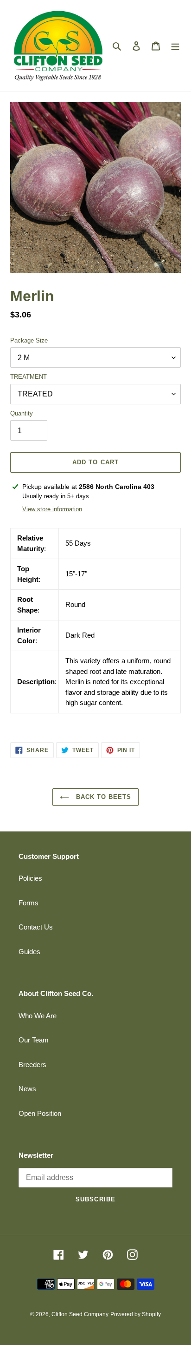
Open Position (40, 1113)
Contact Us (36, 927)
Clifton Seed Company (79, 1314)
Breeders (32, 1064)
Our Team (34, 1040)
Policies (30, 878)
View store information (52, 509)
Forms (28, 903)
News (27, 1089)
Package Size (29, 340)
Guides (29, 952)
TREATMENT (28, 376)
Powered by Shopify (135, 1314)
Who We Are (38, 1016)
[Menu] (175, 46)
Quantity (21, 413)
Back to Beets (103, 796)
